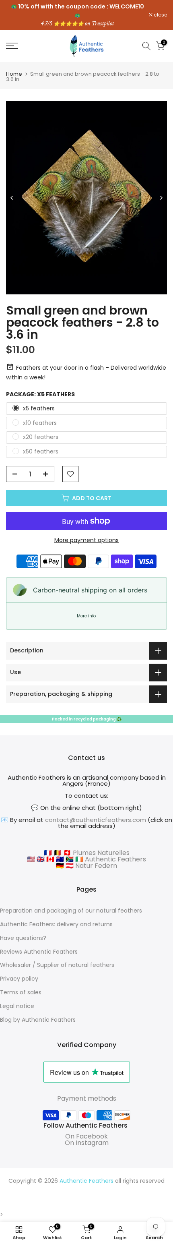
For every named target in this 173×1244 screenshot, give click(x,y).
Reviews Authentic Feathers (39, 952)
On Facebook (86, 1136)
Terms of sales (20, 992)
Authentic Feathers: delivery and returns (56, 924)
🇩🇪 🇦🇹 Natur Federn (86, 865)
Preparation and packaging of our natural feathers (71, 911)
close (159, 14)
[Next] (161, 198)
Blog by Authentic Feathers (38, 1020)
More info (86, 616)
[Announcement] (77, 15)
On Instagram (87, 1142)
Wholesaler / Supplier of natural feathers (57, 965)
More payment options (86, 540)
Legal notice (17, 1006)
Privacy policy (19, 979)
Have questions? (23, 938)
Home (14, 74)
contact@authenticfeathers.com (95, 820)
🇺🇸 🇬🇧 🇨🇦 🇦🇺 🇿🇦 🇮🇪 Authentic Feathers (86, 859)
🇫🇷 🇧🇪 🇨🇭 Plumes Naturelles (87, 852)
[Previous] (12, 198)
